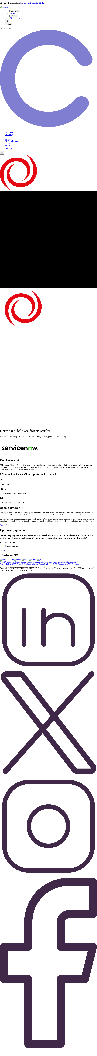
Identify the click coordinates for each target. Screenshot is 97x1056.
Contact (23, 562)
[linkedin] (48, 670)
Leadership (9, 135)
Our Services (63, 564)
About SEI (9, 133)
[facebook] (48, 1055)
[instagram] (48, 876)
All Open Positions (12, 141)
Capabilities (9, 562)
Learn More (4, 525)
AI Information (73, 564)
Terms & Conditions (24, 564)
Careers (7, 139)
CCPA (13, 564)
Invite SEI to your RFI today (32, 3)
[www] (7, 560)
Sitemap (35, 564)
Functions (30, 562)
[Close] (2, 153)
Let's (4, 551)
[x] (39, 560)
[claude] (25, 560)
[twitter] (48, 778)
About (2, 562)
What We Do (14, 11)
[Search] (7, 21)
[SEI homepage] (4, 7)
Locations (8, 143)
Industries (13, 16)
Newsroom (9, 137)
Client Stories (14, 18)
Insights (8, 145)
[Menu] (8, 24)
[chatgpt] (33, 560)
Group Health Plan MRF (48, 564)
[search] (11, 28)
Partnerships (14, 13)
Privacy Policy (5, 564)
